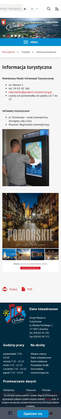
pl (36, 9)
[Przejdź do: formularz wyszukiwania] (49, 9)
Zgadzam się (32, 413)
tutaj (48, 398)
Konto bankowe (39, 361)
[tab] (8, 36)
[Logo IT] (2, 275)
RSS (57, 9)
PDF (30, 289)
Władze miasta (38, 353)
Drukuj (13, 289)
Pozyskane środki (39, 365)
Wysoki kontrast (24, 9)
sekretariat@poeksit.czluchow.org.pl (30, 92)
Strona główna (8, 52)
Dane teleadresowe (41, 357)
